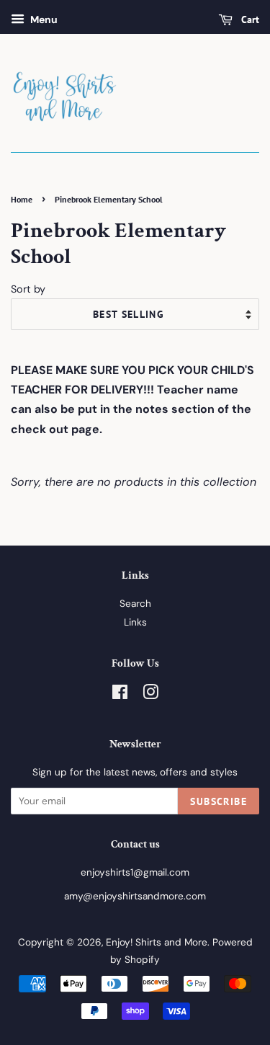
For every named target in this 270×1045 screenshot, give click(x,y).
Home (21, 199)
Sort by (28, 289)
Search (135, 603)
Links (135, 622)
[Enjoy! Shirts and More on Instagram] (150, 695)
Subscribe (218, 801)
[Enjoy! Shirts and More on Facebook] (120, 695)
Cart (248, 19)
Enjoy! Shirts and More (156, 942)
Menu (43, 19)
